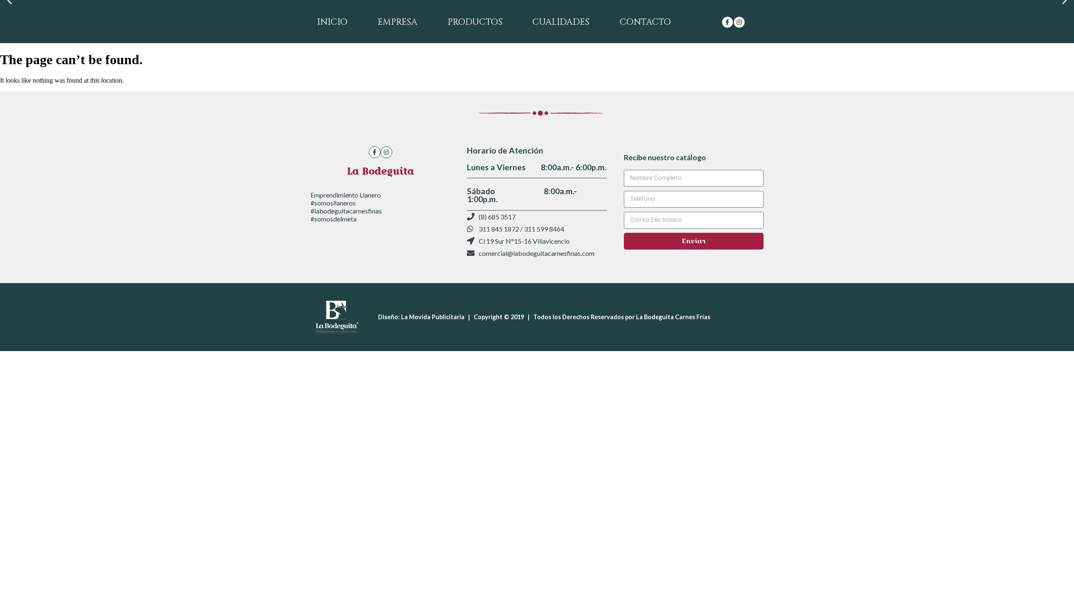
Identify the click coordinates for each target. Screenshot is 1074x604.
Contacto (645, 22)
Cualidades (560, 22)
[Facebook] (727, 22)
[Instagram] (739, 22)
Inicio (332, 22)
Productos (475, 22)
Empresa (397, 22)
